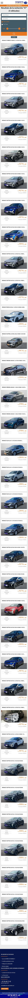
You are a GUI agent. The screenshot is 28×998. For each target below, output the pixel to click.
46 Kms (6, 113)
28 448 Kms (7, 887)
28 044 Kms (7, 540)
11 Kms (6, 300)
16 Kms (6, 166)
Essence (6, 430)
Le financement (5, 975)
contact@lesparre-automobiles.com (7, 985)
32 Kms (6, 593)
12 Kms (6, 727)
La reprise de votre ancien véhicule (8, 972)
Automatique (6, 58)
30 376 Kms (7, 807)
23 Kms (6, 567)
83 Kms (6, 86)
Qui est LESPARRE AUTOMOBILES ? (8, 958)
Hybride (6, 83)
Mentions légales (5, 966)
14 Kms (6, 193)
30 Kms (6, 673)
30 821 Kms (7, 487)
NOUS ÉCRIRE (4, 988)
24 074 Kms (7, 433)
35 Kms (6, 140)
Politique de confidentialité (7, 963)
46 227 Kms (7, 380)
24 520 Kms (7, 60)
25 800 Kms (7, 460)
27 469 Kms (7, 780)
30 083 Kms (7, 860)
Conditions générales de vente (8, 961)
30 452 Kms (7, 353)
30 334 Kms (7, 513)
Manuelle (6, 779)
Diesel (7, 777)
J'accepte (21, 994)
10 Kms (6, 647)
